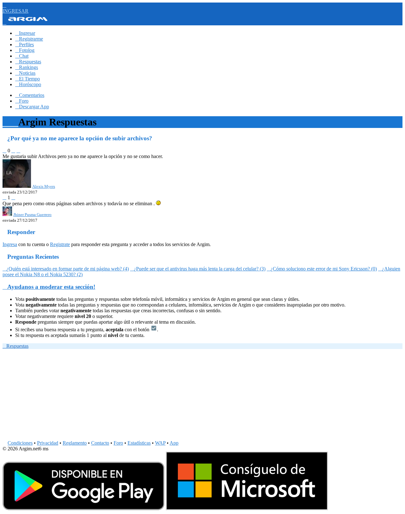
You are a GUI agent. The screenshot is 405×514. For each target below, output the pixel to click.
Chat (21, 56)
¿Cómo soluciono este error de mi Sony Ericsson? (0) (322, 268)
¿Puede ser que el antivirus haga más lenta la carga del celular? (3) (197, 268)
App (174, 443)
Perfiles (24, 44)
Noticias (25, 73)
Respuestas (28, 61)
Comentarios (29, 95)
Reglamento (75, 443)
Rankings (26, 67)
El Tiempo (27, 78)
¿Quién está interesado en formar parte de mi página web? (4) (66, 268)
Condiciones (20, 443)
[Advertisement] (192, 396)
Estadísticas (139, 443)
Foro (21, 101)
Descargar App (32, 106)
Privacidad (47, 443)
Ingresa (10, 244)
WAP (160, 443)
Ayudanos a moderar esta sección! (49, 286)
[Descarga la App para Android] (84, 508)
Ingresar (25, 33)
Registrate (60, 244)
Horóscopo (28, 84)
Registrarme (29, 38)
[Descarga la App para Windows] (247, 508)
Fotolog (24, 50)
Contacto (100, 443)
